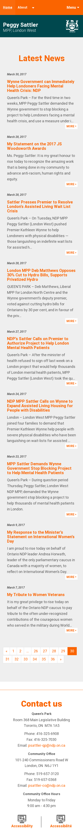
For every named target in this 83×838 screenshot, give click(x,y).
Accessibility (22, 826)
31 (7, 659)
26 (36, 651)
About (23, 7)
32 (17, 659)
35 (44, 659)
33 (26, 659)
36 (53, 659)
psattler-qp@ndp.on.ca (46, 745)
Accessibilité (61, 826)
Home (7, 7)
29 (63, 651)
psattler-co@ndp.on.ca (46, 785)
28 (54, 651)
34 (35, 659)
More (70, 126)
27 (45, 651)
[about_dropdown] (33, 7)
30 (72, 651)
